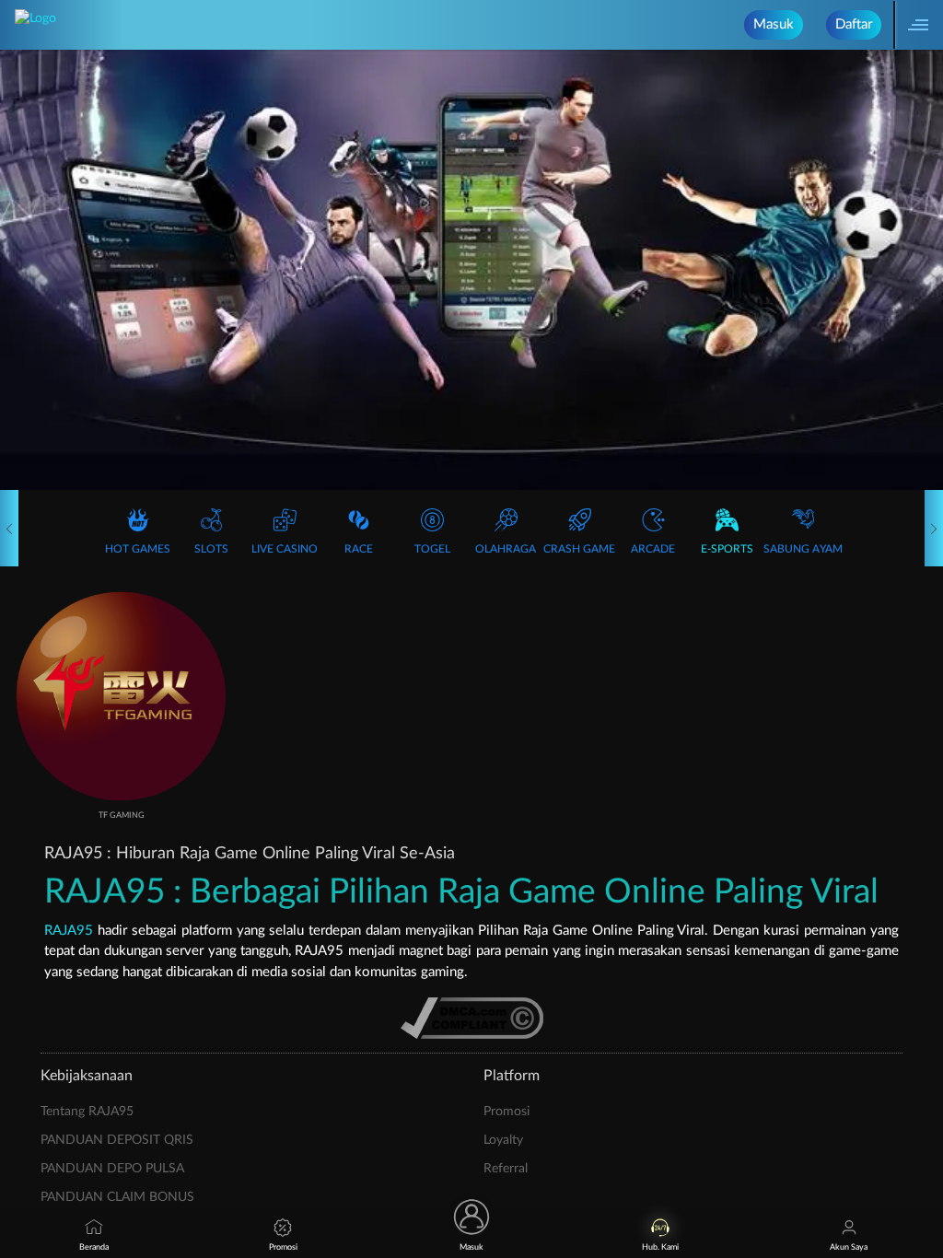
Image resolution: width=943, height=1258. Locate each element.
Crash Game (579, 548)
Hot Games (137, 548)
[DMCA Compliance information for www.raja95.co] (472, 1017)
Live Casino (284, 548)
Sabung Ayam (803, 548)
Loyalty (503, 1140)
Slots (211, 548)
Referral (505, 1168)
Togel (432, 548)
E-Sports (727, 548)
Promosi (506, 1111)
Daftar (853, 24)
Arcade (653, 548)
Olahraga (505, 548)
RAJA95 (68, 931)
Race (358, 548)
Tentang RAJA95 (87, 1111)
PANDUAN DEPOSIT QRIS (117, 1140)
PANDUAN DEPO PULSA (112, 1168)
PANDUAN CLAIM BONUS (117, 1197)
